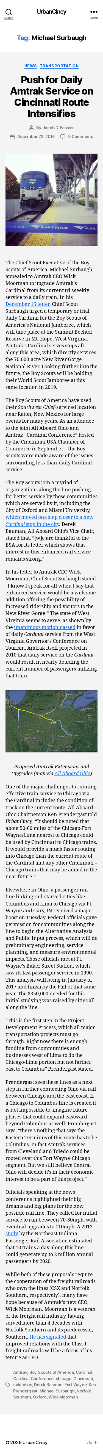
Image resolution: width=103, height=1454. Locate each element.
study (11, 1234)
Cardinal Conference (33, 1378)
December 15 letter (27, 304)
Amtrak (20, 1372)
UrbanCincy (51, 12)
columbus (22, 1384)
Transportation (59, 65)
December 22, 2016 (36, 136)
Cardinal (84, 1372)
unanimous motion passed (45, 627)
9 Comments (80, 136)
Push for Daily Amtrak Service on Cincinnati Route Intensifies (51, 97)
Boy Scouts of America (51, 1372)
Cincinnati (83, 1378)
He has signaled (47, 1337)
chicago (63, 1378)
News (30, 65)
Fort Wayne (76, 1384)
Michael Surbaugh (57, 1391)
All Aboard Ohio (72, 774)
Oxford (39, 1397)
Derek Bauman (48, 1384)
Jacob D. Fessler (58, 127)
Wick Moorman (63, 1397)
